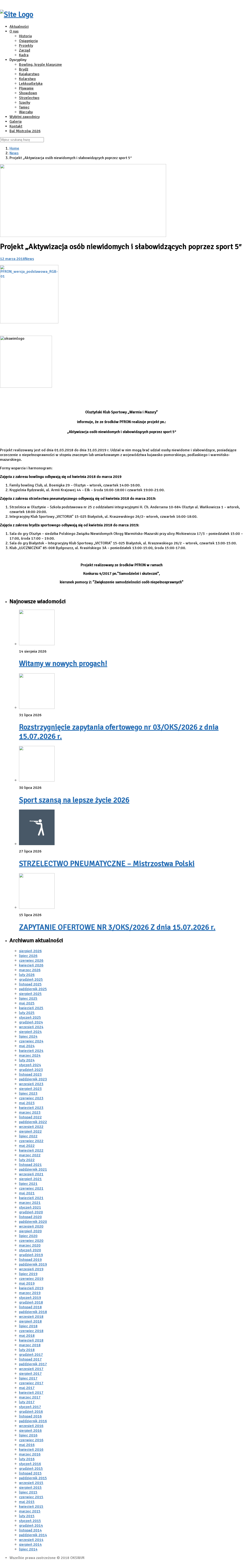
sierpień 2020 (30, 1231)
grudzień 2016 (31, 1411)
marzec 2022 (30, 1155)
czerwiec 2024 (31, 1041)
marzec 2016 (30, 1454)
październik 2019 (33, 1264)
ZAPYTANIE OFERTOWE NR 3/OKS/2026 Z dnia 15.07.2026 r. (117, 927)
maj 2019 (27, 1283)
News (14, 153)
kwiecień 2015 (31, 1506)
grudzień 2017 (31, 1354)
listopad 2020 (30, 1217)
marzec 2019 (30, 1293)
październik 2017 (33, 1364)
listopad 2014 (30, 1530)
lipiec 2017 (28, 1378)
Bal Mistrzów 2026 (25, 131)
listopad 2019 (30, 1259)
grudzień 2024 (31, 1022)
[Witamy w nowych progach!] (37, 644)
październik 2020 (33, 1221)
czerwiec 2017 (31, 1383)
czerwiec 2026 (31, 960)
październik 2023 (33, 1079)
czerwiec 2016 (31, 1440)
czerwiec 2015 (31, 1497)
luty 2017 (27, 1402)
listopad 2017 (30, 1359)
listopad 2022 (30, 1117)
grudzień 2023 (31, 1069)
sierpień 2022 (30, 1131)
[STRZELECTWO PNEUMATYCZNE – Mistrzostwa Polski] (37, 844)
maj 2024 (27, 1046)
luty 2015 (27, 1516)
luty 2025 (27, 1012)
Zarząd (24, 50)
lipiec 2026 (28, 955)
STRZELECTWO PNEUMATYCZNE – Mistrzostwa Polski (107, 863)
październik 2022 (33, 1122)
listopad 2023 (30, 1074)
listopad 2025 (30, 984)
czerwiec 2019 (31, 1278)
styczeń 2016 (30, 1463)
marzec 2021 (30, 1202)
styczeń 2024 (30, 1065)
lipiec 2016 (28, 1435)
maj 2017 (27, 1387)
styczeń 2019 (30, 1297)
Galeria (15, 121)
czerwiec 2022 (31, 1141)
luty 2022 (27, 1160)
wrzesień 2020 (31, 1226)
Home (14, 148)
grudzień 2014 (31, 1525)
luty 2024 (27, 1060)
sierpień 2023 (30, 1088)
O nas (14, 31)
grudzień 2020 (31, 1212)
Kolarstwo (27, 78)
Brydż (23, 69)
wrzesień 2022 (31, 1126)
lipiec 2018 (28, 1326)
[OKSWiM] (16, 14)
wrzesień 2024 (31, 1027)
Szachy (24, 102)
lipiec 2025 (28, 998)
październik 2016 (33, 1421)
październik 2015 (33, 1478)
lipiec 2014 (28, 1549)
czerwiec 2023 (31, 1098)
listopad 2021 (30, 1164)
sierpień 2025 (30, 993)
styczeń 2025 (30, 1017)
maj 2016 (27, 1444)
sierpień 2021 (30, 1179)
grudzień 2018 (31, 1302)
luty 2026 (27, 974)
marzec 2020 (30, 1245)
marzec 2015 (30, 1511)
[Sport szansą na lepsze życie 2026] (37, 780)
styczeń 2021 (30, 1207)
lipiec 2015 (28, 1492)
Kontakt (15, 126)
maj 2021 (27, 1193)
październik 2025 (33, 989)
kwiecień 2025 (31, 1008)
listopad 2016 (30, 1416)
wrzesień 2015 (31, 1482)
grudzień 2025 (31, 979)
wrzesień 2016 (31, 1425)
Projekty (26, 45)
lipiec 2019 (28, 1274)
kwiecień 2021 (31, 1198)
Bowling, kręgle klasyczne (40, 64)
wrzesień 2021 (31, 1174)
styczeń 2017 (30, 1406)
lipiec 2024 (28, 1036)
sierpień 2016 (30, 1430)
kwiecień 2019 (31, 1288)
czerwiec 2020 (31, 1240)
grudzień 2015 (31, 1468)
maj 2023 (27, 1103)
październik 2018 (33, 1312)
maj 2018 (27, 1335)
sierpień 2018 (30, 1321)
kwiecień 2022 (31, 1150)
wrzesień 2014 (31, 1539)
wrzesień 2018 (31, 1316)
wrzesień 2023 (31, 1084)
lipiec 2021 (28, 1183)
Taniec (24, 107)
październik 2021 (33, 1169)
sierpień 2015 (30, 1487)
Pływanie (26, 88)
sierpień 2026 (30, 951)
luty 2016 (27, 1459)
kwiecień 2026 (31, 965)
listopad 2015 (30, 1473)
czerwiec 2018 (31, 1330)
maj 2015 (27, 1501)
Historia (25, 36)
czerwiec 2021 (31, 1188)
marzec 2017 (30, 1397)
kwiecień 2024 (31, 1050)
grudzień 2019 (31, 1255)
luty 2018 (27, 1349)
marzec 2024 (30, 1055)
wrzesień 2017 (31, 1368)
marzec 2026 (30, 970)
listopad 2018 (30, 1307)
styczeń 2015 (30, 1520)
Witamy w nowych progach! (63, 663)
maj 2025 (27, 1003)
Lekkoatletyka (30, 83)
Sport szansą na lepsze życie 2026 (74, 800)
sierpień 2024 (30, 1031)
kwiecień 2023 (31, 1107)
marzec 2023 (30, 1112)
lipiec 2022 (28, 1136)
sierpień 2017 (30, 1373)
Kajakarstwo (29, 74)
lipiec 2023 (28, 1093)
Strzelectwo (29, 97)
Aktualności (19, 26)
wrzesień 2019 (31, 1269)
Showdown (28, 93)
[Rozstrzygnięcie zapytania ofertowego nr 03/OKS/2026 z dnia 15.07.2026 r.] (37, 707)
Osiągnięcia (28, 40)
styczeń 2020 (30, 1250)
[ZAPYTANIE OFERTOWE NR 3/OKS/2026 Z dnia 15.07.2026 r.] (37, 907)
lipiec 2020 (28, 1236)
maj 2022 (27, 1145)
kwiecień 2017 (31, 1392)
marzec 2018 (30, 1345)
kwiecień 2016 (31, 1449)
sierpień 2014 (30, 1544)
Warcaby (26, 112)
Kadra (23, 55)
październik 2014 (33, 1535)
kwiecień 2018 (31, 1340)
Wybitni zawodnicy (24, 116)
